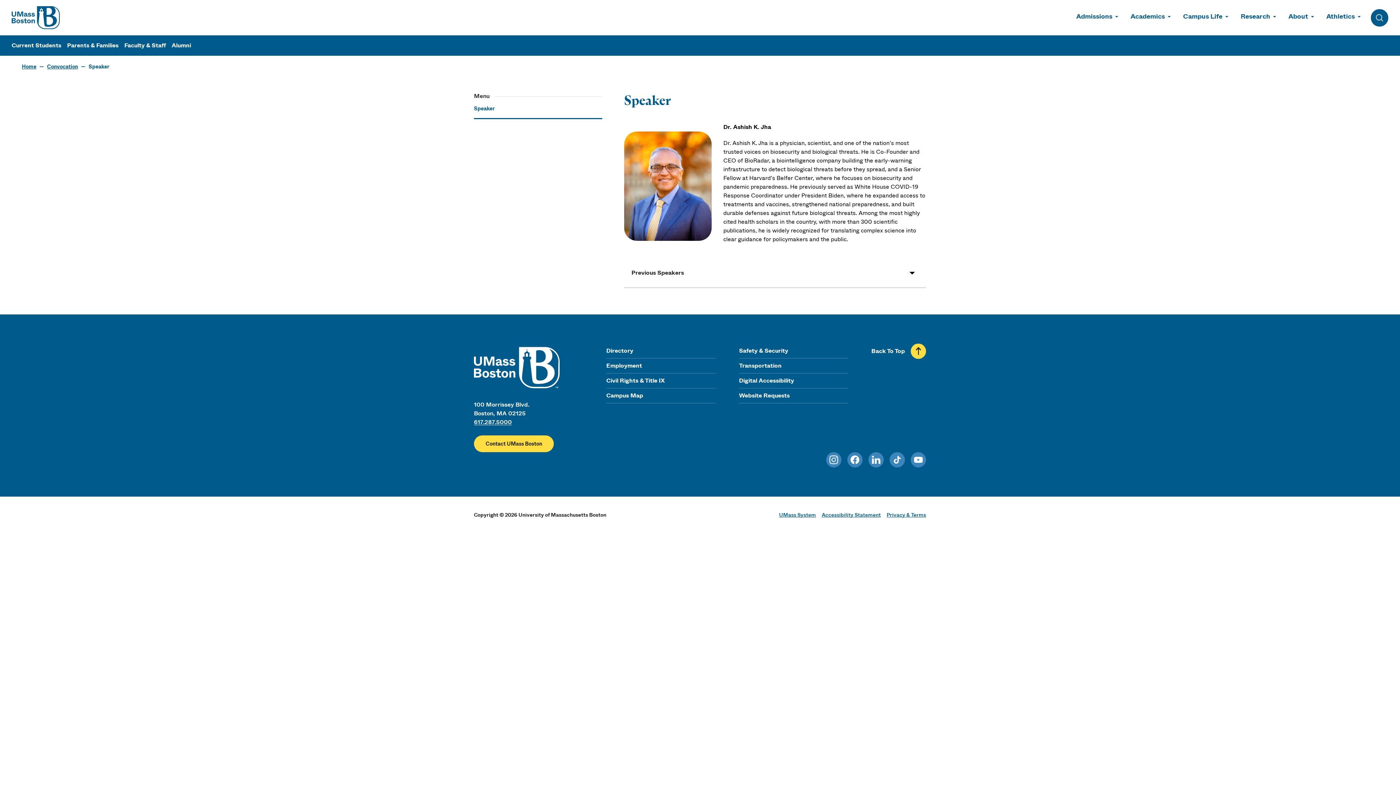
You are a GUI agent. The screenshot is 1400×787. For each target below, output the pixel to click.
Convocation (62, 66)
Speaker (484, 108)
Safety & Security (763, 350)
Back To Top (888, 351)
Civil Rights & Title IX (635, 380)
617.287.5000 (493, 422)
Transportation (760, 365)
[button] (775, 272)
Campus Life (1202, 16)
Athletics (1340, 16)
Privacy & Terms (906, 514)
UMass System (797, 514)
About (1298, 16)
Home (29, 66)
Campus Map (624, 395)
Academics (1148, 16)
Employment (624, 365)
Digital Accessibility (766, 380)
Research (1255, 16)
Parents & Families (92, 45)
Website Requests (764, 395)
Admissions (1094, 16)
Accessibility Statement (851, 514)
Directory (619, 350)
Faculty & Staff (145, 45)
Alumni (181, 45)
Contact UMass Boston (514, 443)
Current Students (36, 45)
